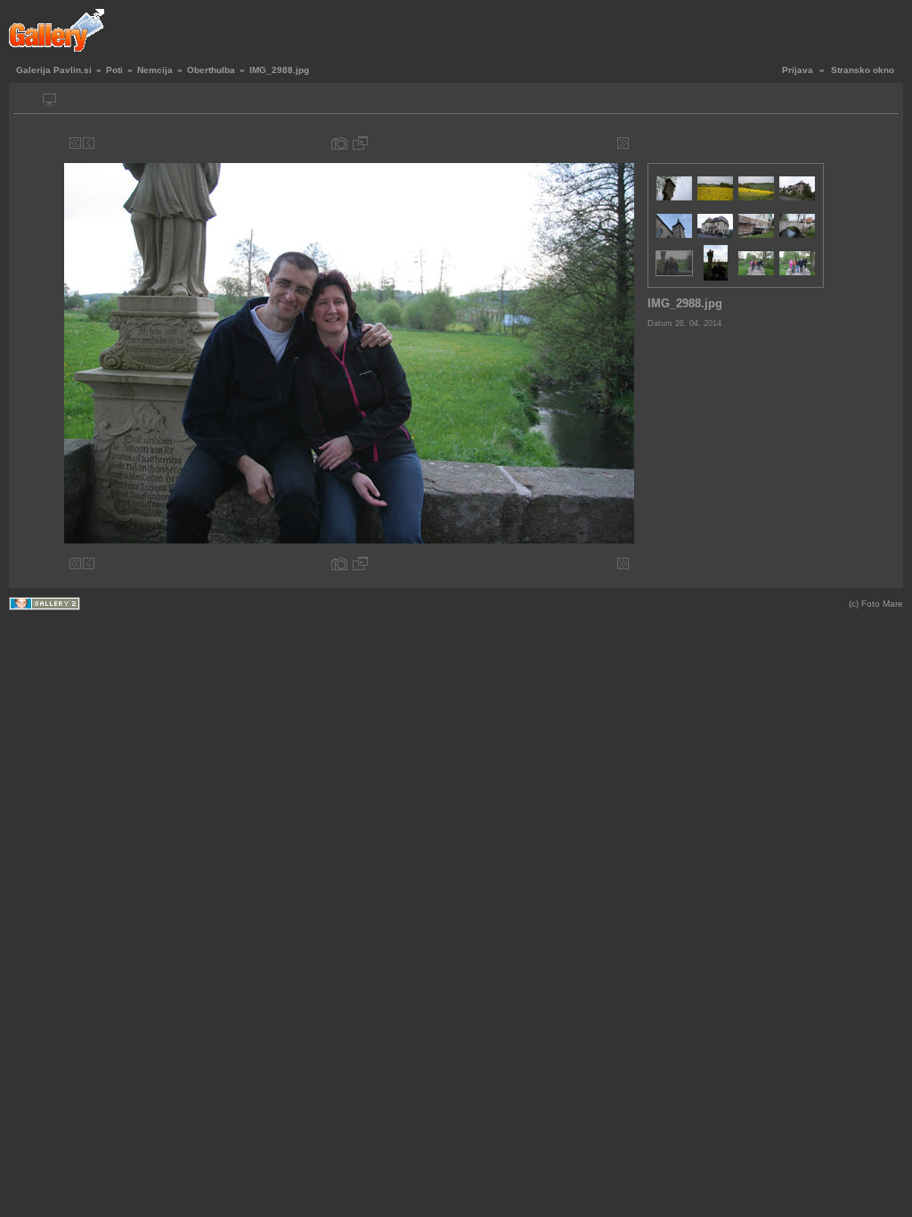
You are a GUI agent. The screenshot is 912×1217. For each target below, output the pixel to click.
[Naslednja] (609, 143)
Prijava (797, 70)
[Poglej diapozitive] (49, 100)
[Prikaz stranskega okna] (29, 100)
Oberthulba (211, 70)
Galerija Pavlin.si (54, 70)
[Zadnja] (623, 143)
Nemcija (155, 70)
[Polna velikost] (360, 143)
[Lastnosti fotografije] (339, 143)
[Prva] (75, 143)
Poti (114, 70)
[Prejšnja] (88, 143)
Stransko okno (862, 70)
